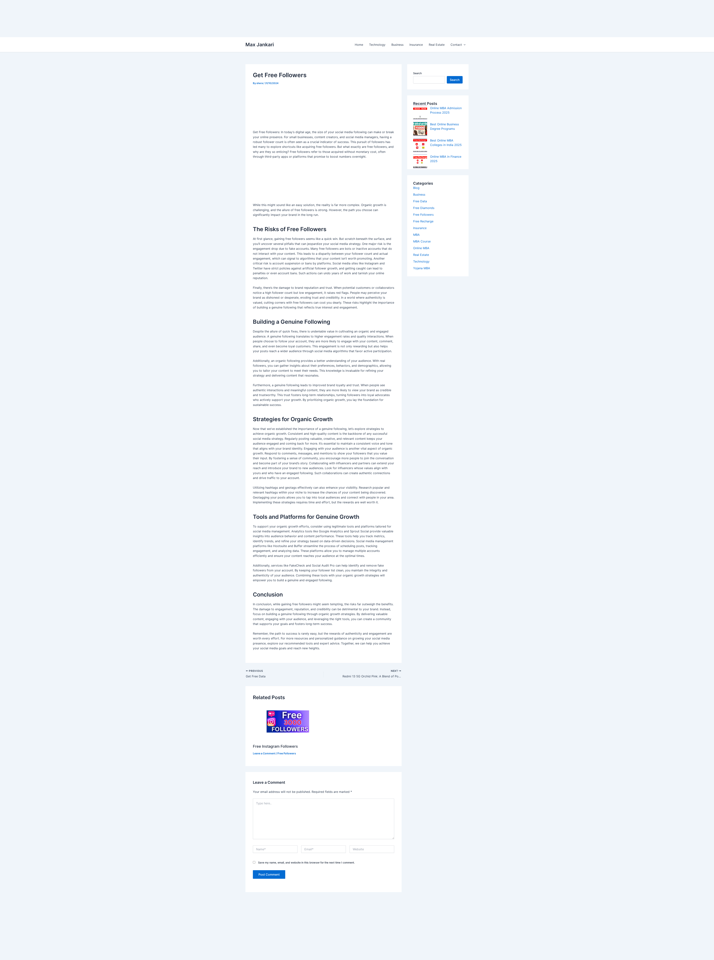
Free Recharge (423, 221)
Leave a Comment (264, 753)
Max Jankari (259, 44)
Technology (377, 44)
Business (397, 44)
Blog (416, 188)
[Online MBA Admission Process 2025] (420, 113)
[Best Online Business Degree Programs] (420, 129)
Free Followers (286, 753)
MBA (416, 235)
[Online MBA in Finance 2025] (420, 161)
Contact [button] (456, 44)
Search (417, 73)
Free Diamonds (423, 208)
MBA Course (422, 241)
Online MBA (421, 248)
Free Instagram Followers (275, 746)
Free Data (420, 201)
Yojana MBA (421, 268)
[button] (464, 44)
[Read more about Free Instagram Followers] (287, 722)
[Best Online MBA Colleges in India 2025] (420, 145)
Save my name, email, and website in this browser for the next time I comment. (306, 862)
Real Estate (437, 44)
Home (359, 44)
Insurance (416, 44)
